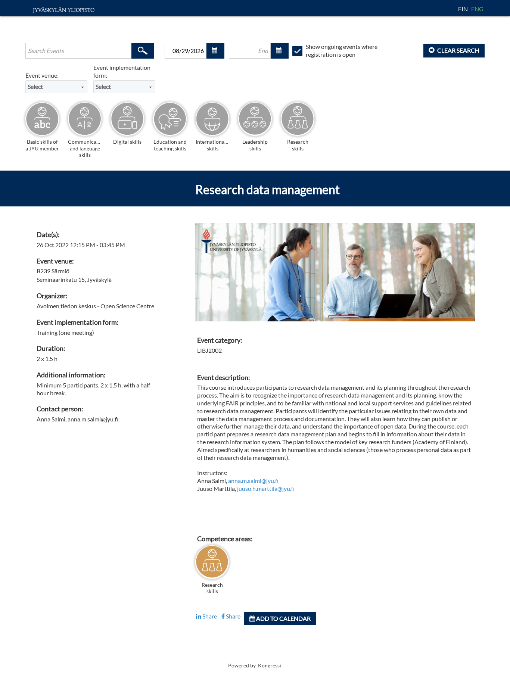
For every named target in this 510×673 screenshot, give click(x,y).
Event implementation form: (121, 71)
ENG (477, 8)
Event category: (219, 340)
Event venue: (42, 75)
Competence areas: (225, 539)
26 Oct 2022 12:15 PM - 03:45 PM (81, 244)
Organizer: (52, 296)
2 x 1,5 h (47, 358)
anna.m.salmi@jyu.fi (253, 480)
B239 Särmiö (53, 270)
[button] (215, 51)
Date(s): (48, 235)
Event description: (223, 377)
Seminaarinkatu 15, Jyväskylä (74, 279)
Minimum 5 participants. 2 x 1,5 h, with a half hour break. (93, 388)
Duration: (51, 348)
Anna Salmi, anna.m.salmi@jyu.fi (77, 419)
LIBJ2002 (209, 350)
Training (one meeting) (65, 332)
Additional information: (71, 375)
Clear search (457, 50)
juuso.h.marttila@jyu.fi (266, 488)
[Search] (142, 51)
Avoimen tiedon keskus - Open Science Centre (95, 305)
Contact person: (60, 409)
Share (209, 616)
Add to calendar (283, 618)
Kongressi (269, 665)
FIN (463, 8)
